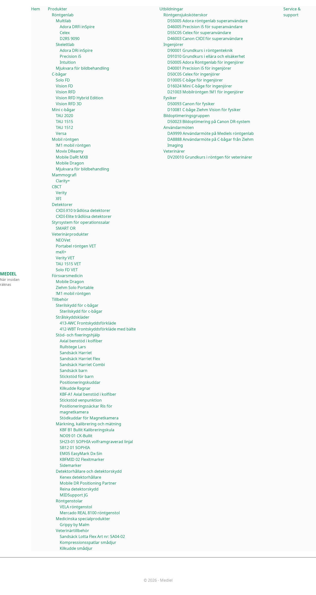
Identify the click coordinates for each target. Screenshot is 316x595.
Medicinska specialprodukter (83, 518)
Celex (65, 32)
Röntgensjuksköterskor (185, 15)
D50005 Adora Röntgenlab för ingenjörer (205, 62)
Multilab (63, 20)
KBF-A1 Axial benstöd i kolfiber (88, 394)
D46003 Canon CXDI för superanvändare (205, 38)
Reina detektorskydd (79, 489)
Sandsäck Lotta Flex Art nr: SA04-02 (92, 536)
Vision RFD (66, 92)
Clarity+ (63, 181)
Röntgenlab (63, 15)
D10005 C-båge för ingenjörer (195, 80)
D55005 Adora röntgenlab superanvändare (207, 20)
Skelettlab (65, 44)
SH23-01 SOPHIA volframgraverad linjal (96, 441)
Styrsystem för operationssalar (81, 222)
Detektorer (62, 204)
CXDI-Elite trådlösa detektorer (84, 216)
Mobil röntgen (65, 139)
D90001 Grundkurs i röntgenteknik (200, 50)
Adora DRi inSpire (76, 50)
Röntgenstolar (69, 501)
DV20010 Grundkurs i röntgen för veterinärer (209, 157)
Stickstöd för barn (77, 376)
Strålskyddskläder (72, 317)
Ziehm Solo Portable (75, 287)
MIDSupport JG (74, 495)
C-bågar (59, 74)
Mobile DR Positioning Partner (88, 483)
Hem (35, 9)
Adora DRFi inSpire (77, 26)
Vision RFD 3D (69, 103)
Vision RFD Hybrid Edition (79, 98)
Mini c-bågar (63, 109)
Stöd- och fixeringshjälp (78, 335)
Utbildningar (171, 9)
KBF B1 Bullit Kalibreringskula (87, 429)
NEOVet (63, 240)
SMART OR (66, 228)
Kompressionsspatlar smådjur (88, 542)
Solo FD (63, 80)
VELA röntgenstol (76, 507)
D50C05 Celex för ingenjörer (193, 74)
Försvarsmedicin (67, 275)
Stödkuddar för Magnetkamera (89, 418)
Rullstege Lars (73, 346)
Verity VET (65, 258)
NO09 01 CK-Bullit (76, 435)
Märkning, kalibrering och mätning (88, 424)
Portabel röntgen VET (76, 246)
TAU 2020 (64, 115)
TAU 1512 (64, 127)
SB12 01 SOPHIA (75, 447)
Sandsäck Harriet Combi (82, 364)
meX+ (61, 252)
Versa (61, 133)
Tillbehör (60, 299)
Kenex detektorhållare (80, 477)
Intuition (68, 62)
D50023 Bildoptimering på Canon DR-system (208, 121)
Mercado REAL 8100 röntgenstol (90, 512)
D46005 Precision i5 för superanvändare (204, 26)
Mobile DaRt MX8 (72, 157)
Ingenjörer (173, 44)
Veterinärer (174, 151)
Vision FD (64, 86)
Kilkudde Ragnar (75, 388)
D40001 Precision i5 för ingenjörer (199, 68)
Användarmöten (178, 127)
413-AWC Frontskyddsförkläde (88, 323)
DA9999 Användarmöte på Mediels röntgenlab (210, 133)
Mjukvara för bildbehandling (82, 68)
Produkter (57, 9)
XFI (58, 198)
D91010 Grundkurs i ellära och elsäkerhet (206, 56)
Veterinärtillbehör (72, 530)
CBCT (56, 186)
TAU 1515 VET (68, 264)
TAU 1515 (64, 121)
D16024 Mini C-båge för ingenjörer (199, 86)
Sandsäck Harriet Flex (80, 358)
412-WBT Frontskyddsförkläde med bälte (98, 329)
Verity (61, 192)
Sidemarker (70, 465)
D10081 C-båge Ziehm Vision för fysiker (204, 109)
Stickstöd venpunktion (81, 400)
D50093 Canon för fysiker (191, 103)
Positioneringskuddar (80, 382)
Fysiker (170, 98)
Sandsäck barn (73, 370)
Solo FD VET (67, 269)
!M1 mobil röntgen (73, 145)
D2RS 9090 (69, 38)
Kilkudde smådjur (76, 548)
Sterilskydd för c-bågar (77, 305)
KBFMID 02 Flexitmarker (82, 459)
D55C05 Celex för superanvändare (199, 32)
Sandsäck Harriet (76, 352)
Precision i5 (70, 56)
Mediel (8, 274)
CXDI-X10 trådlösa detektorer (83, 210)
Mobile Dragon (70, 163)
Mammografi (64, 175)
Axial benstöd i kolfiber (81, 341)
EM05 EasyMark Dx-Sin (81, 453)
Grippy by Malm (74, 524)
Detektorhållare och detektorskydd (89, 471)
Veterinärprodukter (70, 234)
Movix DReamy (69, 151)
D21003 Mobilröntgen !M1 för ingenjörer (205, 92)
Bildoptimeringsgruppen (186, 115)
